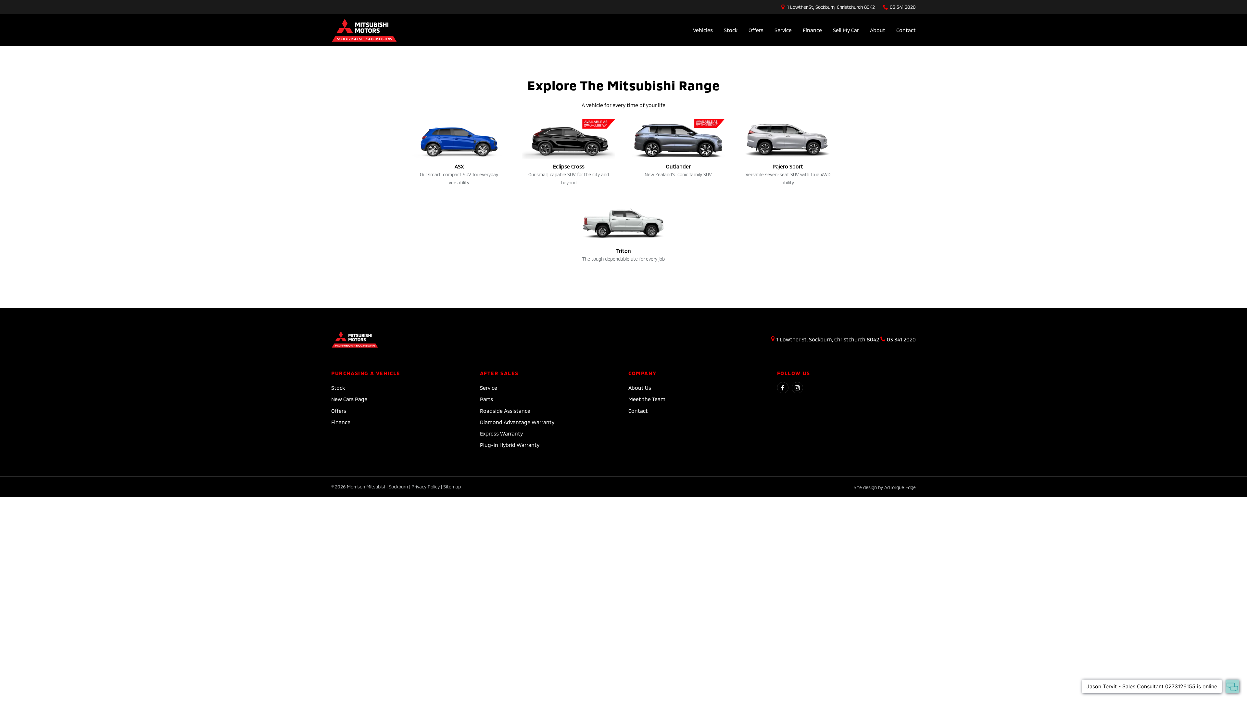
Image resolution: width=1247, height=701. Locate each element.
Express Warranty (501, 433)
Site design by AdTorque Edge (885, 487)
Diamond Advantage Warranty (517, 422)
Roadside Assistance (505, 411)
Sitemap (452, 486)
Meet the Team (646, 399)
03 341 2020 (903, 7)
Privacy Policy (425, 486)
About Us (639, 388)
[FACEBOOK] (782, 387)
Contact (906, 30)
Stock (730, 30)
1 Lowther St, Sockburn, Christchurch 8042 (831, 7)
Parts (486, 399)
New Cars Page (349, 399)
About (877, 30)
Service (783, 30)
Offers (756, 30)
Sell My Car (846, 30)
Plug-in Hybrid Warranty (509, 445)
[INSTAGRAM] (797, 387)
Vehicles (703, 30)
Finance (812, 30)
